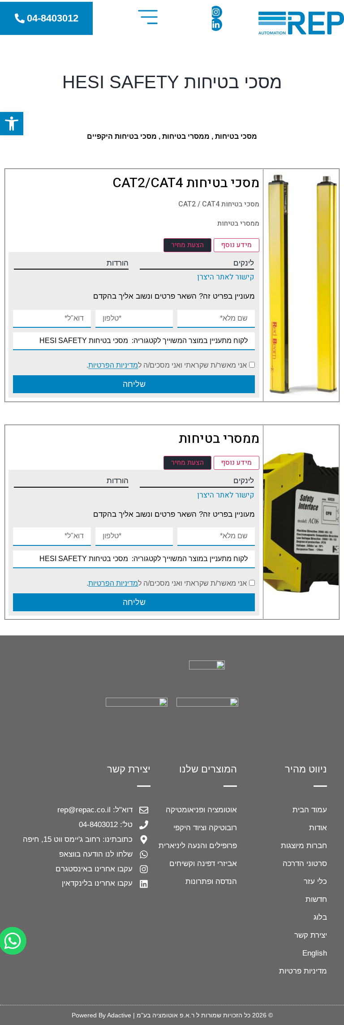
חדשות (316, 899)
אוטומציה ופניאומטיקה (201, 810)
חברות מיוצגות (304, 845)
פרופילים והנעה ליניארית (198, 845)
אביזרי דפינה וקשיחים (203, 863)
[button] (148, 18)
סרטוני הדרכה (305, 863)
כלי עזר (315, 881)
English (314, 953)
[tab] (236, 245)
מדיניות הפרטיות (113, 365)
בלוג (320, 917)
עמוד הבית (309, 810)
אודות (318, 827)
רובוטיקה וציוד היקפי (205, 827)
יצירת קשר (310, 935)
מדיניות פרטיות (303, 971)
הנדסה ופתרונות (211, 881)
